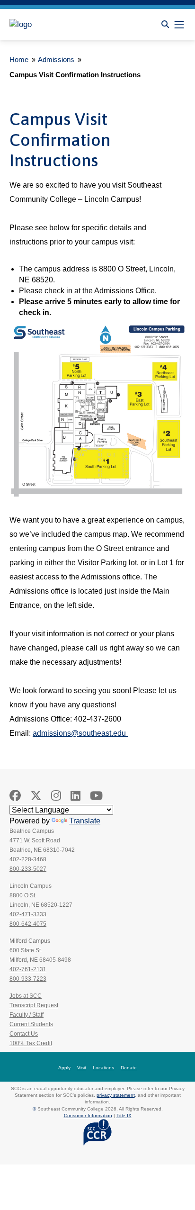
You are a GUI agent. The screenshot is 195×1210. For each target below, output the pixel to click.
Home (18, 59)
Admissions (56, 59)
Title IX (124, 1115)
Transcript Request (33, 1005)
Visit (81, 1067)
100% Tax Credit (30, 1043)
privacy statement (116, 1095)
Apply (64, 1067)
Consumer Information (88, 1115)
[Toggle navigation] (179, 24)
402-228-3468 (27, 859)
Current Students (31, 1024)
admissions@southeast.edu (80, 733)
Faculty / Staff (26, 1014)
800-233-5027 (27, 869)
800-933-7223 (27, 978)
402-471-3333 (27, 914)
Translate (84, 821)
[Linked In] (75, 795)
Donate (129, 1067)
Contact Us (23, 1033)
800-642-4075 (27, 924)
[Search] (165, 24)
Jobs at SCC (25, 996)
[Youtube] (96, 795)
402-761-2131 (27, 969)
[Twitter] (36, 795)
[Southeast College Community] (52, 25)
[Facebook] (15, 795)
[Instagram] (56, 795)
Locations (103, 1067)
